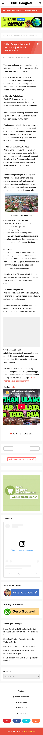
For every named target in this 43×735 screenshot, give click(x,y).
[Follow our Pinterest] (7, 721)
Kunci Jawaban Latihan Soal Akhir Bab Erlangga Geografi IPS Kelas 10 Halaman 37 (20, 632)
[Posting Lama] (35, 448)
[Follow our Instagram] (36, 721)
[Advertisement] (21, 332)
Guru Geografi (29, 731)
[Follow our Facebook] (16, 721)
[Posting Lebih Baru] (8, 448)
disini (13, 387)
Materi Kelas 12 (24, 57)
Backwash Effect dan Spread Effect (19, 646)
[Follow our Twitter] (26, 721)
